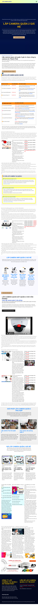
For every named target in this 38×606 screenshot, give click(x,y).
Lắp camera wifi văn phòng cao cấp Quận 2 (31, 277)
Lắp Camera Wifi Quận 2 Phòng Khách (5, 277)
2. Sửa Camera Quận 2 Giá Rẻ (8, 187)
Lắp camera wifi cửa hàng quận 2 (14, 276)
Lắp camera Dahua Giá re (16, 501)
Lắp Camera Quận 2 (7, 1)
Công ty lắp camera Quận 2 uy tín (17, 494)
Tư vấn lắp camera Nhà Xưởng (8, 310)
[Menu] (36, 1)
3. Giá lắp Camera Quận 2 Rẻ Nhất (9, 196)
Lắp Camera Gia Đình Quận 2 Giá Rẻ (6, 469)
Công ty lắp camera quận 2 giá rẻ (7, 55)
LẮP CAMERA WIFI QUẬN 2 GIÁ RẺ (19, 257)
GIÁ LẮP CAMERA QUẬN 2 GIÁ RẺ (18, 446)
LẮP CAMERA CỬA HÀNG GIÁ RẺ (18, 469)
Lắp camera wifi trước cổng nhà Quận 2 (22, 276)
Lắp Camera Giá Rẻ (6, 183)
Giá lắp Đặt (30, 93)
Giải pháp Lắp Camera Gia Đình (17, 504)
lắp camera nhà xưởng (15, 496)
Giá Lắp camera (27, 86)
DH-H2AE (27, 106)
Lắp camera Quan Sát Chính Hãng (17, 499)
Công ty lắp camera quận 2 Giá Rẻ (8, 71)
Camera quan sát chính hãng (8, 201)
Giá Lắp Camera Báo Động (25, 108)
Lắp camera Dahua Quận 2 (7, 495)
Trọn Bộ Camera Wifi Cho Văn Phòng (30, 469)
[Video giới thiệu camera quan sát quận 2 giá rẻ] (19, 326)
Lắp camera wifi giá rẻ (15, 497)
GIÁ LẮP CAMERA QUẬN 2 (19, 37)
